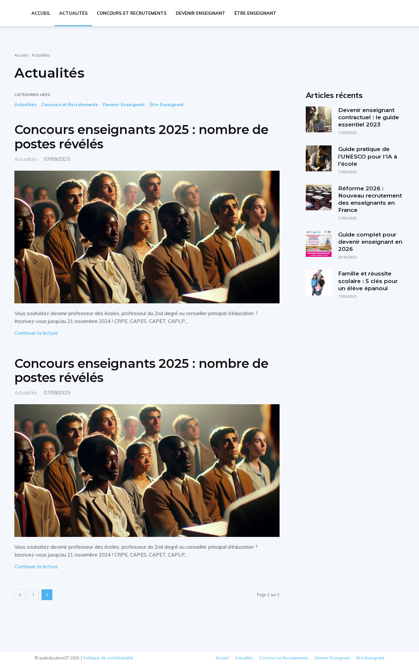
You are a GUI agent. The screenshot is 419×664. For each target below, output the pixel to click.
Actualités (73, 13)
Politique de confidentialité (108, 658)
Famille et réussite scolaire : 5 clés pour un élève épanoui (368, 280)
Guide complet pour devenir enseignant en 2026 (370, 241)
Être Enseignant (255, 13)
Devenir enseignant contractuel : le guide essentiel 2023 (368, 117)
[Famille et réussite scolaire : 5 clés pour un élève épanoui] (318, 282)
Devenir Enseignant (200, 13)
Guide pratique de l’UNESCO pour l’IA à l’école (367, 156)
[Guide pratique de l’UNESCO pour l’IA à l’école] (318, 158)
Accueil (40, 13)
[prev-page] (20, 594)
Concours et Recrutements (132, 13)
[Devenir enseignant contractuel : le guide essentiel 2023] (318, 119)
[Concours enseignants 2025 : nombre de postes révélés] (147, 237)
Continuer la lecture (36, 333)
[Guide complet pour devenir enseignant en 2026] (318, 243)
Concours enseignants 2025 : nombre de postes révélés (141, 137)
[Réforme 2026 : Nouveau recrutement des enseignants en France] (318, 197)
